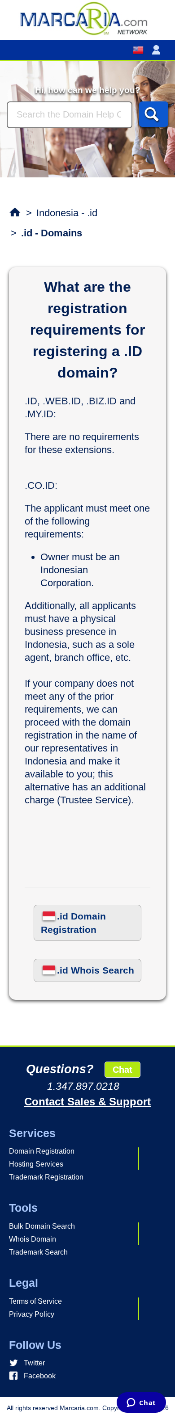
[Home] (87, 18)
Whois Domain (32, 1239)
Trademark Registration (46, 1177)
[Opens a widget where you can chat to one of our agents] (141, 1403)
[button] (158, 50)
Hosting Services (36, 1164)
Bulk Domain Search (42, 1226)
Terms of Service (35, 1301)
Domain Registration (41, 1151)
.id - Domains (51, 233)
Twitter (34, 1363)
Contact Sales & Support (87, 1102)
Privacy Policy (31, 1314)
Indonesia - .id (66, 212)
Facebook (40, 1376)
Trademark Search (38, 1252)
